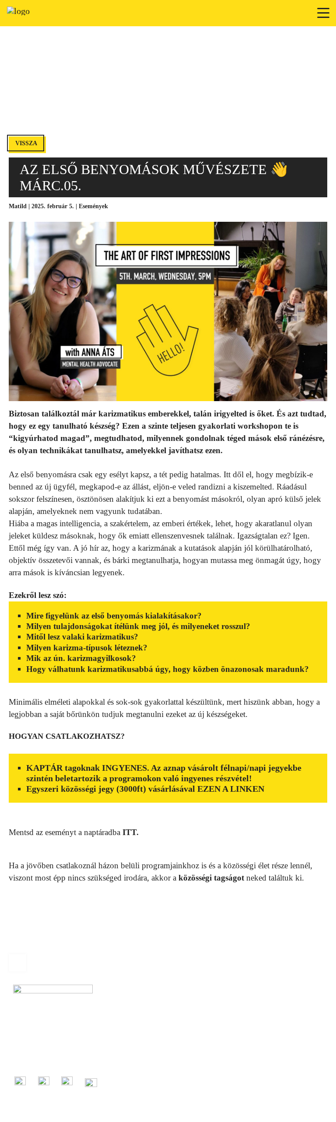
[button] (323, 13)
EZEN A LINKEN (230, 788)
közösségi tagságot (211, 877)
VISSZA (26, 143)
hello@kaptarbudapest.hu (44, 1058)
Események (93, 206)
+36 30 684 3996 (34, 1048)
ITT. (129, 832)
